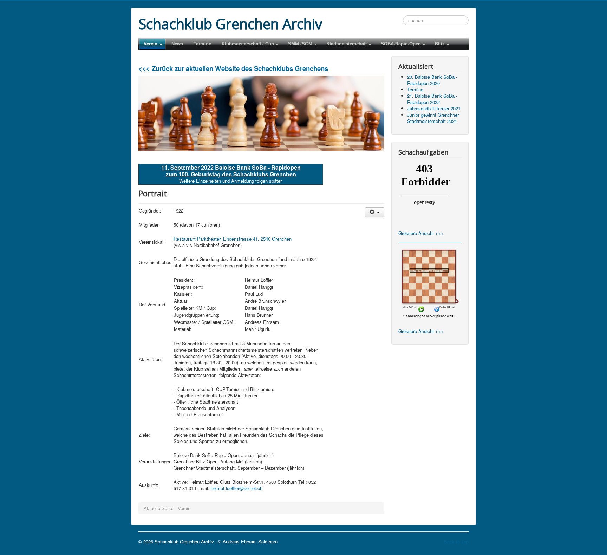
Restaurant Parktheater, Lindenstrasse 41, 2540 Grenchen (233, 238)
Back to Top (456, 541)
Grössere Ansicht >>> (421, 233)
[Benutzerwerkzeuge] (374, 212)
